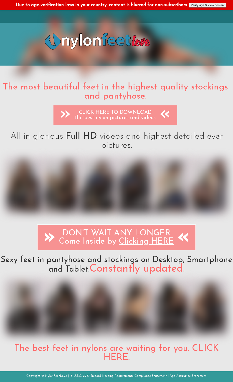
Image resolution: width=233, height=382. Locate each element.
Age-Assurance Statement (188, 376)
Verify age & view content (208, 5)
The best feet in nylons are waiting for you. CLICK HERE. (116, 353)
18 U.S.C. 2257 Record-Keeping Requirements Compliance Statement (118, 376)
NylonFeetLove (56, 376)
